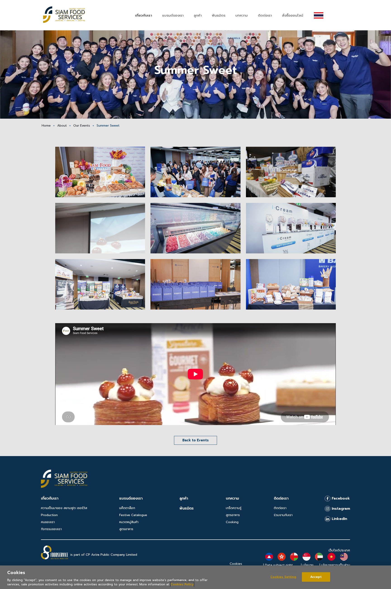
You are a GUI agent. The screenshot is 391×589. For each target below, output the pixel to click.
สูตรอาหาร (126, 529)
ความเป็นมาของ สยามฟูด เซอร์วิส (64, 508)
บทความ (241, 15)
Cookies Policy (182, 584)
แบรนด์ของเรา (173, 15)
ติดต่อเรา (265, 15)
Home (46, 125)
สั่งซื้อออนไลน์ (292, 15)
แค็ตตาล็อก (127, 508)
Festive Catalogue (133, 515)
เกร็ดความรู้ (233, 508)
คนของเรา (48, 522)
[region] (195, 577)
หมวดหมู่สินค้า (128, 522)
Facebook (340, 498)
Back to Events (195, 440)
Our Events (81, 125)
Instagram (340, 508)
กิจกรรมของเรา (51, 529)
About (62, 125)
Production (49, 515)
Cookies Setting (283, 577)
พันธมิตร (218, 15)
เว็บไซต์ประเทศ (339, 550)
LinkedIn (338, 519)
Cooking (232, 522)
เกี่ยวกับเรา (143, 15)
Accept (316, 577)
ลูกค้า (198, 15)
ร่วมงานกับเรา (283, 515)
